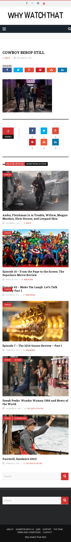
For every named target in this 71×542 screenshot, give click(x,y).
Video (13, 33)
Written (14, 47)
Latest (9, 20)
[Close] (4, 4)
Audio (13, 40)
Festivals (15, 53)
